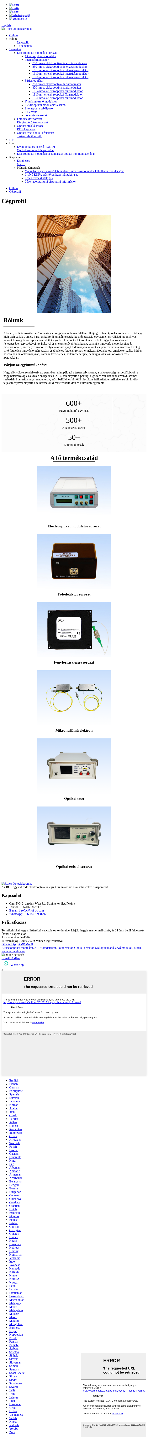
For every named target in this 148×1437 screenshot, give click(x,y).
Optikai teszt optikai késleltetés (35, 132)
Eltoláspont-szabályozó (39, 108)
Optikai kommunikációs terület (35, 150)
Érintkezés (23, 160)
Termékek (15, 49)
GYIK (21, 164)
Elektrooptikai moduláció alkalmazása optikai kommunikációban (56, 153)
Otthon (13, 35)
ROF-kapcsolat (26, 129)
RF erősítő (31, 112)
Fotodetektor (65, 947)
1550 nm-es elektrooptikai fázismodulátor (57, 98)
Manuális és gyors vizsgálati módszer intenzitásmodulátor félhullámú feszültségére (74, 171)
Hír (11, 139)
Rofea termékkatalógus (39, 178)
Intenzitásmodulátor (37, 59)
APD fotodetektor (45, 947)
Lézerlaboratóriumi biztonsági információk (50, 181)
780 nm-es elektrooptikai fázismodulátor (56, 84)
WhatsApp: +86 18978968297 (27, 914)
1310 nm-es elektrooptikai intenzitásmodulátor (60, 73)
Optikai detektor (84, 947)
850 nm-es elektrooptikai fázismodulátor (56, 87)
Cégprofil (23, 42)
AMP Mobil (25, 944)
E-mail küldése (11, 958)
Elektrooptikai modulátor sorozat (37, 52)
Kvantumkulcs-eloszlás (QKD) (36, 146)
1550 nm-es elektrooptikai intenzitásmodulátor (60, 77)
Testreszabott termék (29, 136)
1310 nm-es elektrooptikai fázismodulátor (57, 94)
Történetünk (24, 45)
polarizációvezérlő (36, 115)
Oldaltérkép (9, 944)
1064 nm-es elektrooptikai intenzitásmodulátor (60, 70)
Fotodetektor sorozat (29, 118)
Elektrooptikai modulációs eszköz (45, 105)
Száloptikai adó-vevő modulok (113, 947)
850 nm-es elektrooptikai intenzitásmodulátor (59, 66)
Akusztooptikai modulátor (40, 56)
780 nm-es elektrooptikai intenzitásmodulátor (59, 63)
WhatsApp (17, 964)
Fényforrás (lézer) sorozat (32, 122)
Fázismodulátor (34, 80)
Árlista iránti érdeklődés (16, 937)
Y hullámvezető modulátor (41, 101)
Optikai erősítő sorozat (30, 125)
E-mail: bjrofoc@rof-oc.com (26, 910)
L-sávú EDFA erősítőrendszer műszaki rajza (51, 174)
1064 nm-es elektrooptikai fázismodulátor (57, 91)
